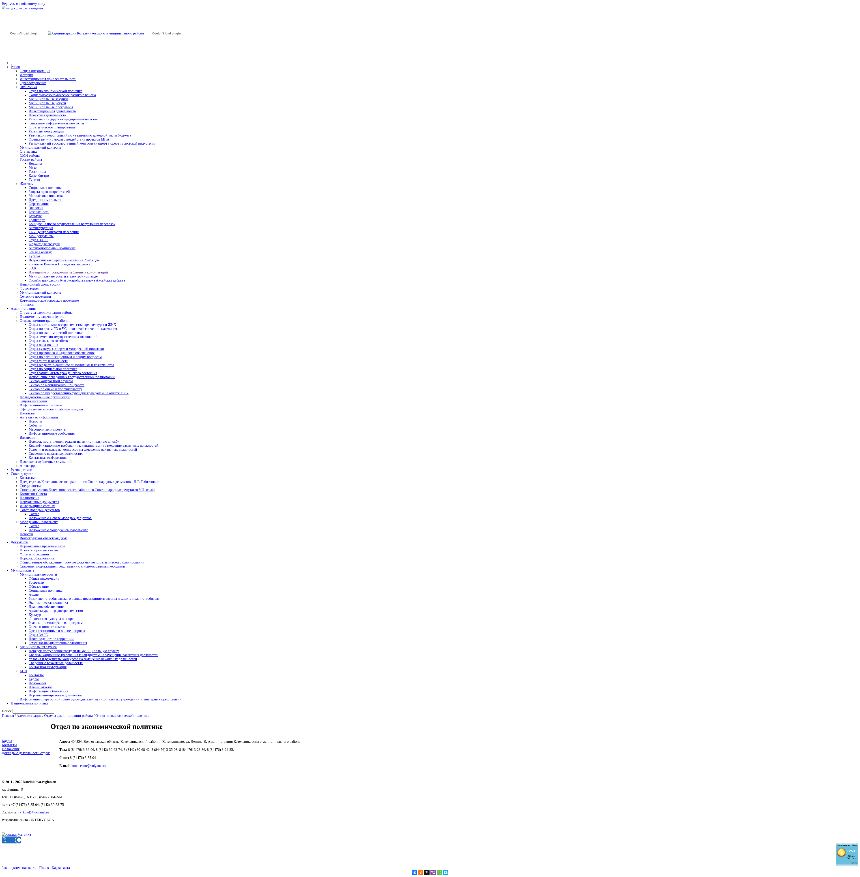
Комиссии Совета (33, 494)
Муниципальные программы (51, 107)
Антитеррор (29, 465)
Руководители (21, 470)
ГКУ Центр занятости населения (54, 232)
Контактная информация (48, 457)
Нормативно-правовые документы (55, 695)
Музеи (34, 167)
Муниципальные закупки (48, 99)
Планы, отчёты (40, 687)
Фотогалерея (29, 288)
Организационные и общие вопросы (57, 631)
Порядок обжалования (37, 558)
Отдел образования (43, 345)
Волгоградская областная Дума (43, 538)
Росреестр (36, 582)
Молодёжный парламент (39, 522)
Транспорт (37, 220)
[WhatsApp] (439, 872)
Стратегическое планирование (52, 127)
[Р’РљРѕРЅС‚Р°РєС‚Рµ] (414, 872)
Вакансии (27, 437)
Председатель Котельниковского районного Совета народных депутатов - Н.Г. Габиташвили (90, 482)
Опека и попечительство (48, 627)
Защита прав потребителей (49, 192)
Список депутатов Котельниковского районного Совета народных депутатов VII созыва (87, 490)
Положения (37, 683)
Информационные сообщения (52, 433)
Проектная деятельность (47, 115)
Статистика (28, 151)
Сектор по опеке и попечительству (55, 389)
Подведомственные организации (45, 397)
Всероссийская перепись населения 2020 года (64, 260)
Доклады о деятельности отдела (26, 753)
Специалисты (30, 486)
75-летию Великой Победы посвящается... (61, 264)
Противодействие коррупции (51, 639)
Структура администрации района (46, 312)
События (35, 425)
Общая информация (35, 71)
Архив (34, 594)
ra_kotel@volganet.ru (33, 812)
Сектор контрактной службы (51, 381)
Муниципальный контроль (40, 147)
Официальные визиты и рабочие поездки (51, 409)
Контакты (27, 413)
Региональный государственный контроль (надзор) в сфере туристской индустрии (92, 143)
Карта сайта (61, 868)
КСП (23, 671)
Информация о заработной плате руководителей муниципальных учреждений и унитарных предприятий (100, 699)
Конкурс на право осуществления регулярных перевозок (72, 224)
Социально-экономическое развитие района (62, 95)
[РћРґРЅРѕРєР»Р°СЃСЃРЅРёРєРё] (420, 872)
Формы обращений (34, 554)
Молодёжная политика (46, 196)
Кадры (34, 679)
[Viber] (433, 872)
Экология (36, 208)
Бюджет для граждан (44, 244)
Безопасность (39, 212)
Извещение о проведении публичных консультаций (68, 272)
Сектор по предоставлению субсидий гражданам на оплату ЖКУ (79, 393)
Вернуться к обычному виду (23, 4)
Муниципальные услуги (47, 103)
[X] (427, 872)
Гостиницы (37, 171)
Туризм (34, 179)
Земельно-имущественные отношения (58, 643)
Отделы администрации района (44, 320)
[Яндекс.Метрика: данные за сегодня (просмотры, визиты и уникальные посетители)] (16, 834)
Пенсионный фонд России (40, 284)
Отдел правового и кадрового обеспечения (62, 353)
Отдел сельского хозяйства (49, 341)
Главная (8, 715)
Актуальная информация (39, 417)
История (26, 75)
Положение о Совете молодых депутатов (60, 518)
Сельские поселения (35, 296)
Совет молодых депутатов (40, 510)
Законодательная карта (19, 868)
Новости (35, 421)
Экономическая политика (48, 602)
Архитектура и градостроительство (56, 610)
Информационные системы (41, 405)
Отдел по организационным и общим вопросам (65, 357)
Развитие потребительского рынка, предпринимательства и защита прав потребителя (94, 598)
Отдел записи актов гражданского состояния (63, 373)
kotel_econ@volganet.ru (88, 766)
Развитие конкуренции (46, 131)
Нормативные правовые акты (42, 546)
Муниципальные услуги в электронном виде (63, 276)
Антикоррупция (41, 228)
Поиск (44, 868)
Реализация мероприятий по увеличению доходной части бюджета (80, 135)
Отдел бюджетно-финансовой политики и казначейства (71, 365)
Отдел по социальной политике (53, 369)
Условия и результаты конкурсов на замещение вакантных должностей (83, 449)
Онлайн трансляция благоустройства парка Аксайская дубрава (77, 280)
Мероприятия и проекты (47, 429)
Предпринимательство (46, 200)
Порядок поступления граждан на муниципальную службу (74, 441)
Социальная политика (45, 188)
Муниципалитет (23, 570)
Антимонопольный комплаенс (52, 248)
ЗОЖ (32, 268)
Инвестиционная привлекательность (48, 79)
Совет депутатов (23, 474)
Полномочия (29, 498)
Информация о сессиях (37, 506)
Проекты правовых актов (39, 550)
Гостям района (31, 159)
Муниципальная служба (38, 647)
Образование (39, 204)
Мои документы (41, 236)
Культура (35, 216)
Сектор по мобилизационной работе (56, 385)
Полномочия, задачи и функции (44, 316)
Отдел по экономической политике (55, 91)
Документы (19, 542)
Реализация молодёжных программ (56, 623)
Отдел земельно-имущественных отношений (63, 337)
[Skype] (445, 872)
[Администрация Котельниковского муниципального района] (24, 54)
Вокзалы (35, 163)
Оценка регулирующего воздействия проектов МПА (69, 139)
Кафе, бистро (39, 175)
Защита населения (33, 401)
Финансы (27, 304)
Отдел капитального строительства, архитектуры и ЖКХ (72, 324)
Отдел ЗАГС (38, 240)
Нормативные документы (39, 502)
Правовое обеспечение (46, 606)
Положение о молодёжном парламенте (58, 530)
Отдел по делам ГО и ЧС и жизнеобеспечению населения (73, 329)
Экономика (28, 87)
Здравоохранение (33, 83)
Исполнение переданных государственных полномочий (72, 377)
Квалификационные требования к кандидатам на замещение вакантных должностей (93, 445)
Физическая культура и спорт (51, 619)
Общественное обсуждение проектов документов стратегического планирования (82, 562)
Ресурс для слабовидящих (25, 8)
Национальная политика (29, 703)
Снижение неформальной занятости (56, 123)
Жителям (27, 184)
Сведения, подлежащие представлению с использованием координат (72, 566)
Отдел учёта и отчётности (48, 361)
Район (15, 67)
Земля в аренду (40, 252)
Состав (34, 514)
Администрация (23, 308)
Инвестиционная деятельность (52, 111)
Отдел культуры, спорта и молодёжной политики (66, 349)
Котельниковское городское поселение (49, 300)
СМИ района (30, 155)
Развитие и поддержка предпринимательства (63, 119)
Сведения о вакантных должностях (56, 453)
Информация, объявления (48, 691)
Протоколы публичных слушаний (46, 461)
